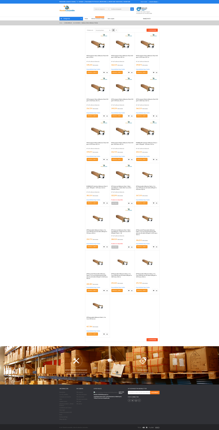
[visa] (139, 427)
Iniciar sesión (144, 1)
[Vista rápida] (88, 39)
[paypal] (151, 427)
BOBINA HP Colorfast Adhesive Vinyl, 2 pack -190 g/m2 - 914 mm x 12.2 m (146, 143)
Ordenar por (90, 30)
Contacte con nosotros (65, 397)
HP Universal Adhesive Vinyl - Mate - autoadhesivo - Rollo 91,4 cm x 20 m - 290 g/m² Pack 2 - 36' (121, 231)
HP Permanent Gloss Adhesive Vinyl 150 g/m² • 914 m (97, 56)
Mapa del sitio (63, 419)
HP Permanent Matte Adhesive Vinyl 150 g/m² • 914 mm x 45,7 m (122, 100)
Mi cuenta (80, 388)
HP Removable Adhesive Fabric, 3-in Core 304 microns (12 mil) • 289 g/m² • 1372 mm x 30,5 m (146, 275)
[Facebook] (129, 400)
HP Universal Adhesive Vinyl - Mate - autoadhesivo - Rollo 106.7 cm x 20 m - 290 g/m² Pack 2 (121, 188)
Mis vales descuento (82, 394)
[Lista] (116, 30)
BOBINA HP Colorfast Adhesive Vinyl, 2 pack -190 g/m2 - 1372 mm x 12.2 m (97, 187)
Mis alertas (79, 403)
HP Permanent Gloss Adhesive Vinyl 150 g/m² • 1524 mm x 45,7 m (97, 100)
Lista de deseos (153, 1)
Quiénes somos (63, 401)
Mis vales (79, 401)
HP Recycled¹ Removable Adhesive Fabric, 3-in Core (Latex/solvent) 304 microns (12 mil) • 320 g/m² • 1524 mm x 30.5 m (97, 276)
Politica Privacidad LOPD (65, 412)
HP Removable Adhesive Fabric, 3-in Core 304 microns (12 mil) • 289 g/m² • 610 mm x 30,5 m (146, 188)
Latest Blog (98, 388)
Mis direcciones (80, 397)
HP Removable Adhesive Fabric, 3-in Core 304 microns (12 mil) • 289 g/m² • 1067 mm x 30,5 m (121, 275)
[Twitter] (132, 400)
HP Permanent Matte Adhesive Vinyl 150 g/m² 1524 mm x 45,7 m (122, 143)
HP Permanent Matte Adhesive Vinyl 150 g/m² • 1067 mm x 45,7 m (147, 100)
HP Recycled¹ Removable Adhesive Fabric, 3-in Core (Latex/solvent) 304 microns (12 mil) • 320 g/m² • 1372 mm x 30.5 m (146, 232)
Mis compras (80, 392)
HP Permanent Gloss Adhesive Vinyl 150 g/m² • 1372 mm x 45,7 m (147, 56)
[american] (147, 427)
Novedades (62, 392)
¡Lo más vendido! (63, 394)
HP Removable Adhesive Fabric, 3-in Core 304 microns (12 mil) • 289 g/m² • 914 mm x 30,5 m (96, 231)
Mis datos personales (82, 399)
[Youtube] (136, 400)
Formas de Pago (63, 417)
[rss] (157, 427)
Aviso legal (62, 410)
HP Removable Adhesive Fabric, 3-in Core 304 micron (96, 318)
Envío (60, 414)
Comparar (107, 72)
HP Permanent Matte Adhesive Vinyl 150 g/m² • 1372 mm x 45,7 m (97, 143)
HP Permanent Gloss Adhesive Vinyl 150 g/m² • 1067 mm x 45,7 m (122, 56)
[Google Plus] (139, 400)
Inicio (60, 23)
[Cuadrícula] (113, 30)
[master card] (143, 427)
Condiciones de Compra (65, 407)
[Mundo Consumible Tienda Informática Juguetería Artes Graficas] (67, 8)
